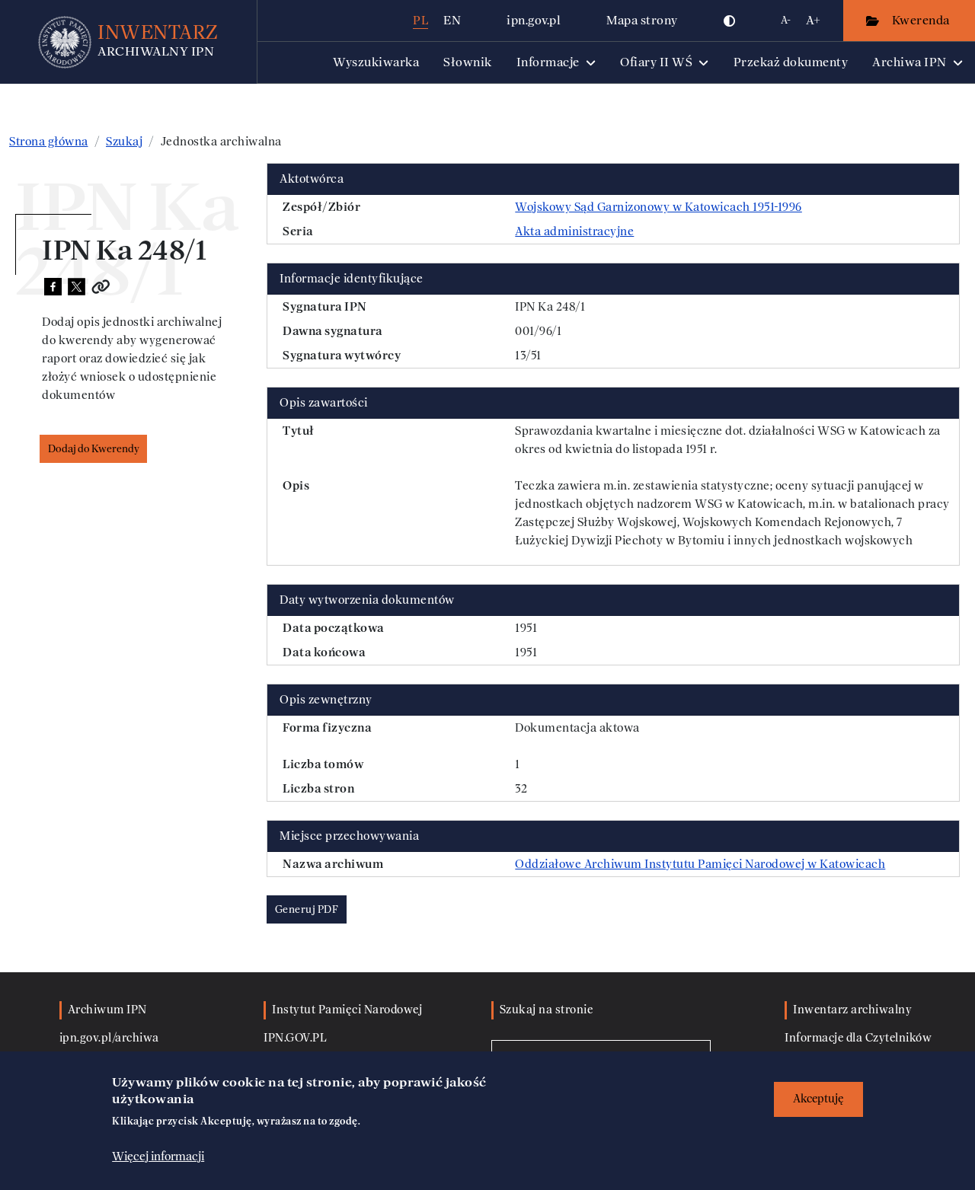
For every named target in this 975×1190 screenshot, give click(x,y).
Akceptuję (818, 1099)
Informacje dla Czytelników (858, 1038)
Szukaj (124, 141)
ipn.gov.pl (534, 20)
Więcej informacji (158, 1157)
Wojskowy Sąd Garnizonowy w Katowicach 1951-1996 (658, 207)
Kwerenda (922, 20)
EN (452, 20)
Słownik (467, 62)
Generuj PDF (307, 909)
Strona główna (48, 141)
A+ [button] (813, 20)
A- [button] (786, 20)
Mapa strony (642, 20)
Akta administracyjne (574, 231)
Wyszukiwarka (376, 62)
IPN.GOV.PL (295, 1038)
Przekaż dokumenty (791, 62)
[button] (730, 20)
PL (420, 20)
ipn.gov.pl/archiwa (109, 1038)
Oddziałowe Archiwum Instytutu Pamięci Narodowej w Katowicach (700, 864)
